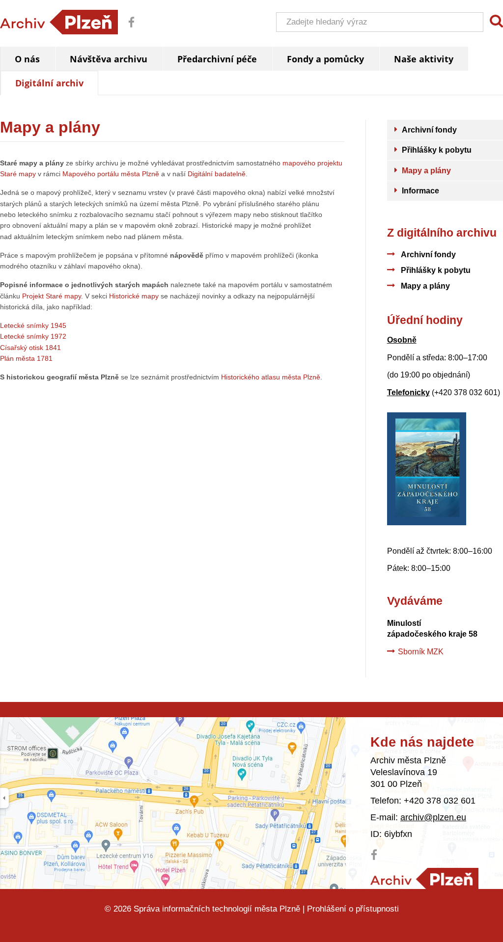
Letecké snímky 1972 (33, 336)
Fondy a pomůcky (325, 59)
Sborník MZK (421, 651)
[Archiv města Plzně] (424, 879)
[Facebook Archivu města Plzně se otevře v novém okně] (128, 29)
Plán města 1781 (26, 358)
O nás (27, 59)
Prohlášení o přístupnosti (353, 909)
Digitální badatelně (217, 174)
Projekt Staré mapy (51, 296)
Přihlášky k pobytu (436, 270)
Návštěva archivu (108, 59)
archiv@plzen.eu (433, 817)
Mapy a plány (425, 286)
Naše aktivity (423, 59)
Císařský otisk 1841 (30, 347)
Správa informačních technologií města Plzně (217, 909)
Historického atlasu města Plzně (270, 377)
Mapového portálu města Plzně (110, 174)
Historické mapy (134, 296)
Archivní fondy (428, 254)
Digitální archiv (49, 83)
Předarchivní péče (217, 59)
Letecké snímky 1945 (33, 325)
